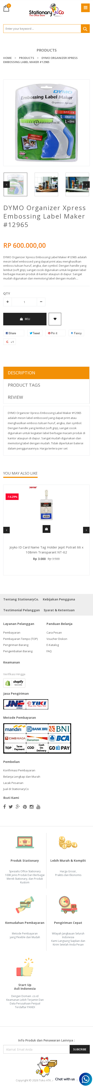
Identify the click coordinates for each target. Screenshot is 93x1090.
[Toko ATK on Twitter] (11, 806)
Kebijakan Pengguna (59, 599)
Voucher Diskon (56, 639)
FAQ (49, 651)
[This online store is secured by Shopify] (14, 683)
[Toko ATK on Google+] (18, 806)
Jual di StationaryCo (16, 789)
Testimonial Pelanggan (21, 610)
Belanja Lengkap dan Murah (21, 777)
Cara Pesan (54, 632)
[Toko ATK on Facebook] (4, 806)
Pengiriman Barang (15, 645)
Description (21, 373)
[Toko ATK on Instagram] (32, 806)
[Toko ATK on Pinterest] (25, 806)
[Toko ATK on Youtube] (38, 806)
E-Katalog (52, 645)
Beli (27, 319)
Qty (6, 293)
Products (47, 50)
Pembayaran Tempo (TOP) (20, 639)
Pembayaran (11, 632)
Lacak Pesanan (13, 783)
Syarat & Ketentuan (59, 610)
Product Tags (24, 385)
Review (15, 397)
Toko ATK (45, 1080)
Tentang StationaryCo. (21, 599)
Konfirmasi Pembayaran (19, 770)
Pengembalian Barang (17, 651)
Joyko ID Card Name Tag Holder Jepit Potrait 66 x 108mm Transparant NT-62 (46, 549)
